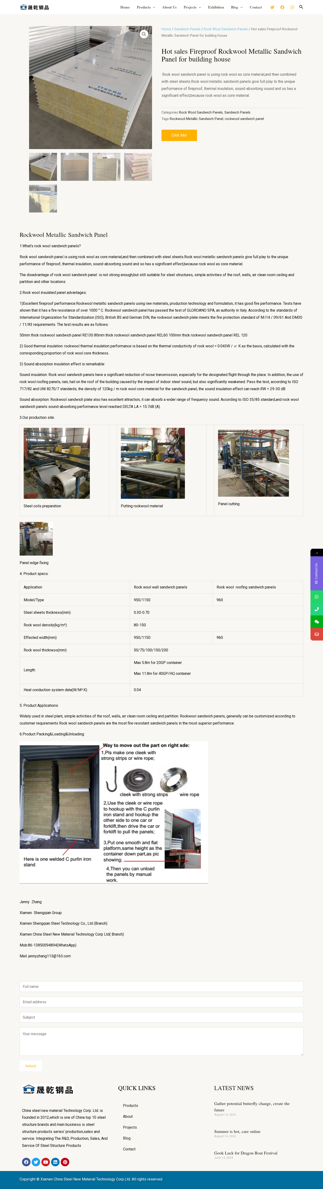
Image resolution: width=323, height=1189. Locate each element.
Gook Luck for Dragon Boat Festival (245, 1153)
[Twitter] (272, 7)
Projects (190, 7)
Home (125, 7)
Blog (234, 7)
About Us (169, 7)
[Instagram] (292, 7)
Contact (256, 7)
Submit (30, 1065)
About (128, 1116)
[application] (153, 7)
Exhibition (216, 7)
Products (144, 7)
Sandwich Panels (187, 29)
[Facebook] (282, 7)
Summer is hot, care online (237, 1131)
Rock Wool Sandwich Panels (226, 29)
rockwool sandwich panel (244, 119)
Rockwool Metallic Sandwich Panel (196, 119)
